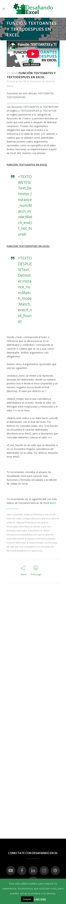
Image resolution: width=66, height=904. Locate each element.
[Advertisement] (33, 643)
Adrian (10, 86)
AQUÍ (53, 503)
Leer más (40, 899)
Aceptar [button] (27, 899)
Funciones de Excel (41, 81)
